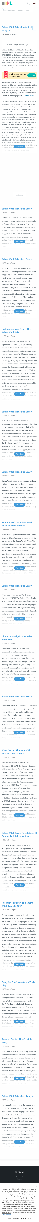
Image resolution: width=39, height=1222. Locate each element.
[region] (19, 1202)
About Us (19, 1176)
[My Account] (35, 3)
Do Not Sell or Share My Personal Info (19, 1218)
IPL (3, 9)
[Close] (36, 1186)
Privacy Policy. (6, 1214)
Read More (19, 241)
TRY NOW (32, 75)
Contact (19, 1179)
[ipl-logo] (9, 4)
